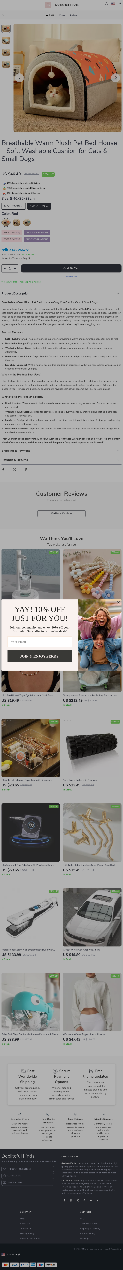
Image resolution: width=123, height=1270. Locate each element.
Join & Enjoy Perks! (40, 656)
